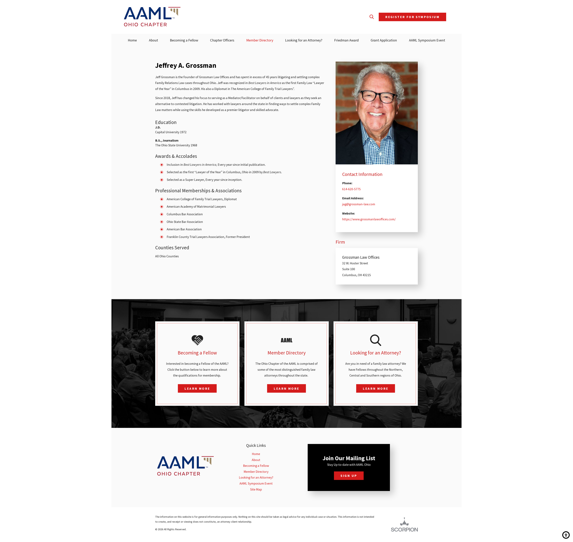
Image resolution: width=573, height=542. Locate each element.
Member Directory (256, 471)
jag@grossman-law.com (358, 204)
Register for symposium (412, 17)
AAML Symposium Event (256, 483)
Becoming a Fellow (256, 466)
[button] (566, 535)
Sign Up (349, 476)
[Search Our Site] (371, 17)
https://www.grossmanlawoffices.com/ (369, 219)
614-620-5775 (351, 189)
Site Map (256, 489)
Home (256, 454)
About (256, 460)
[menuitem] (132, 40)
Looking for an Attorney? (256, 477)
